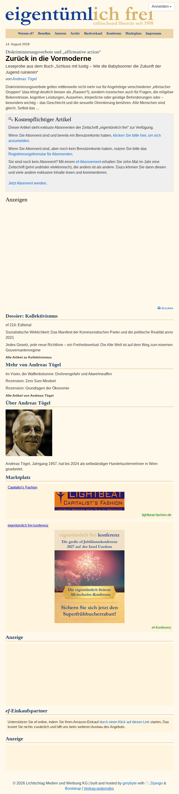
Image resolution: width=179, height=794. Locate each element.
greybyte (130, 783)
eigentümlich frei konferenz (28, 525)
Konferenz (114, 33)
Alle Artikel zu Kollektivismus (29, 357)
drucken (167, 308)
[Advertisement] (89, 255)
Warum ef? (26, 33)
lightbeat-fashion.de (156, 515)
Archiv (75, 33)
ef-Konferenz (161, 627)
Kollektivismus (41, 316)
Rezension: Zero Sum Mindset (31, 381)
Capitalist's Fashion (22, 487)
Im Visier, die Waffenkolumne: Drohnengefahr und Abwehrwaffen (59, 374)
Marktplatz (133, 33)
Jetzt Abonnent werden (27, 183)
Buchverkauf (93, 33)
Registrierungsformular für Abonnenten (40, 154)
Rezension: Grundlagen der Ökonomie (37, 388)
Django (157, 783)
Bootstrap (73, 789)
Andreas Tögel (24, 79)
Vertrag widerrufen (99, 789)
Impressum (153, 33)
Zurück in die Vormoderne (53, 55)
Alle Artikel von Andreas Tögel (30, 395)
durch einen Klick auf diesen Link (124, 722)
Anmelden (161, 6)
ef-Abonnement (88, 162)
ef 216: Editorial (18, 325)
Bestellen (44, 33)
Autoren (60, 33)
